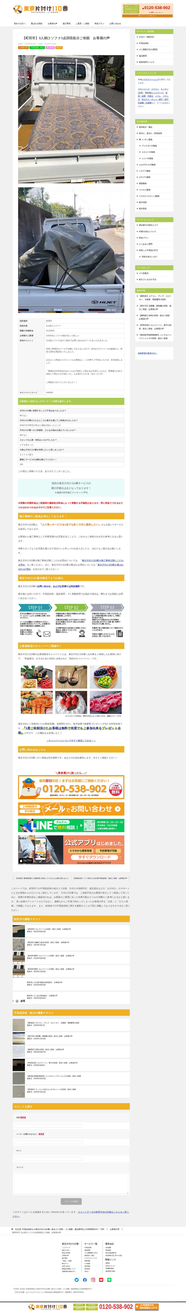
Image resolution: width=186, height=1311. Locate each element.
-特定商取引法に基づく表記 (113, 1255)
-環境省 (107, 1263)
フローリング (143, 89)
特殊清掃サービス (146, 62)
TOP (59, 1229)
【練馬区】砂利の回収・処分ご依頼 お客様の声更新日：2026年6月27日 (45, 1051)
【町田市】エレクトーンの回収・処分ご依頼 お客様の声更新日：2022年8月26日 (49, 930)
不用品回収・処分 (37, 48)
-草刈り (86, 1271)
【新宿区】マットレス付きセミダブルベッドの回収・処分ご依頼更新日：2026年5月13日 (51, 1090)
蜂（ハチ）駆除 (145, 139)
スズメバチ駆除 (148, 152)
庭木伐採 (143, 202)
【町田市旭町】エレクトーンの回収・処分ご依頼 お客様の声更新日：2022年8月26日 (50, 957)
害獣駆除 (143, 183)
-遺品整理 (87, 1250)
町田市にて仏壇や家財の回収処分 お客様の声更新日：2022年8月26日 (44, 983)
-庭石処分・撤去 (89, 1255)
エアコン (155, 89)
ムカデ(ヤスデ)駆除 (147, 165)
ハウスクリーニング (150, 79)
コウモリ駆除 (144, 190)
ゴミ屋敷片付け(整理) (148, 49)
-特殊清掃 (87, 1261)
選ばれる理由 (36, 23)
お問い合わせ (115, 23)
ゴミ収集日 (144, 273)
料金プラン (99, 23)
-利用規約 (108, 1250)
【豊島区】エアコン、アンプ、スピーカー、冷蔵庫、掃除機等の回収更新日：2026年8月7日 (53, 1024)
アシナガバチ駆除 (149, 146)
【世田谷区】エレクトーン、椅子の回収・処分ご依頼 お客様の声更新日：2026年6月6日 (52, 1064)
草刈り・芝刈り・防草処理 (150, 133)
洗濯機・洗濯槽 (144, 103)
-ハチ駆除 (87, 1263)
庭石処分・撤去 (145, 127)
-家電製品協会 (109, 1268)
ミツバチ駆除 (147, 158)
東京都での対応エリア (148, 225)
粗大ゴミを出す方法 (147, 279)
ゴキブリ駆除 (144, 177)
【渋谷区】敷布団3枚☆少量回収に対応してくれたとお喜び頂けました (42, 878)
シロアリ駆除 (144, 171)
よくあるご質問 (145, 244)
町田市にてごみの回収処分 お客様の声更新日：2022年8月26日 (42, 997)
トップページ (66, 1247)
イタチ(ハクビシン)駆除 (149, 196)
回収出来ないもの (149, 257)
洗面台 (150, 96)
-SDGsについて (110, 1266)
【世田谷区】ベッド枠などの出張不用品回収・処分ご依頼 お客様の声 (100, 878)
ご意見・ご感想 (82, 23)
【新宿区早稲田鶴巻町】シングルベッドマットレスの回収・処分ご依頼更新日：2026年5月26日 (54, 1077)
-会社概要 (108, 1247)
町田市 (59, 48)
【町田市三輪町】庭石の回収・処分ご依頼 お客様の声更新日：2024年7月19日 (48, 943)
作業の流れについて (147, 231)
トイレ (158, 96)
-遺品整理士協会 (110, 1271)
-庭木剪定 (87, 1269)
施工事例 (66, 23)
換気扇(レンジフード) (154, 93)
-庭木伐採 (87, 1266)
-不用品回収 (88, 1247)
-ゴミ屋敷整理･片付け (91, 1253)
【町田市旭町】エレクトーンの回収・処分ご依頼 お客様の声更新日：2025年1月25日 (50, 970)
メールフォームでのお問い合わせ (148, 15)
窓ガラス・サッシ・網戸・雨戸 (155, 99)
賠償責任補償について (69, 1269)
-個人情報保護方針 (111, 1253)
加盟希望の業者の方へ (147, 353)
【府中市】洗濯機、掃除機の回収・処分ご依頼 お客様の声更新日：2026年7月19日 (50, 1037)
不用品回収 (144, 43)
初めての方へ (19, 23)
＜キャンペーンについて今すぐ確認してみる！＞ (71, 740)
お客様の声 (52, 23)
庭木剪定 (143, 208)
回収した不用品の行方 (148, 250)
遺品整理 (143, 56)
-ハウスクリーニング (90, 1258)
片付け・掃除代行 (146, 37)
